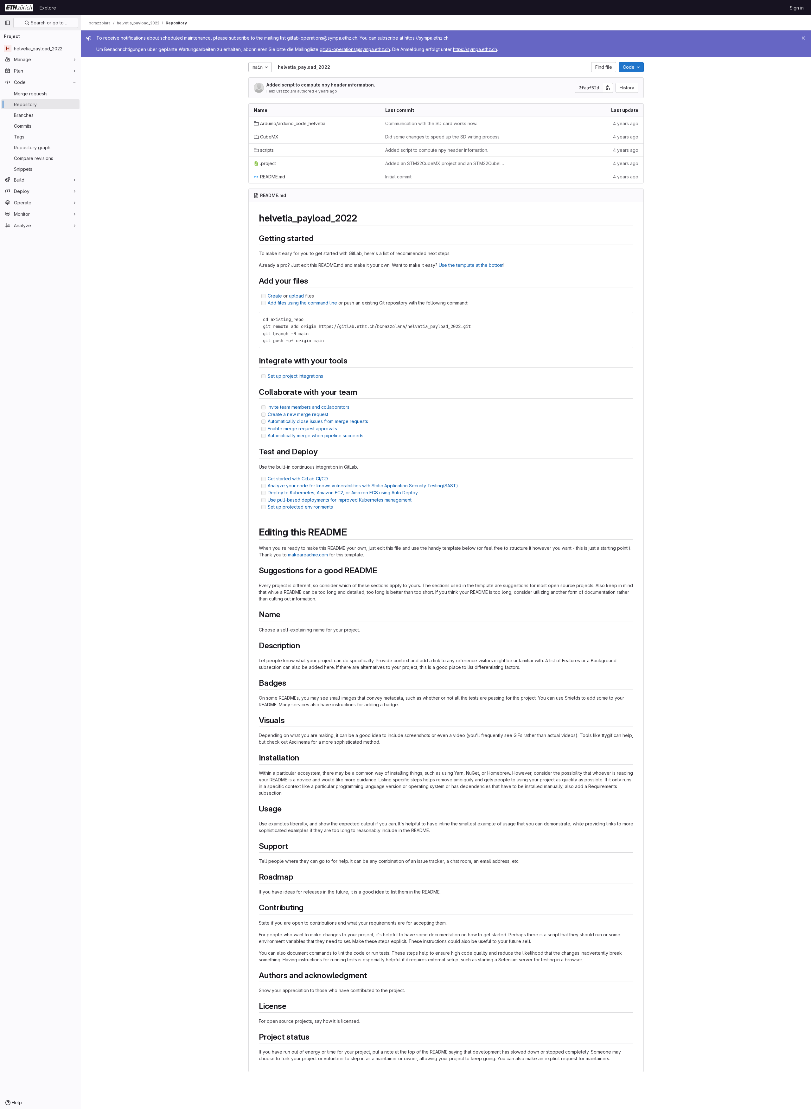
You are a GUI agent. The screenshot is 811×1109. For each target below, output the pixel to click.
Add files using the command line (302, 302)
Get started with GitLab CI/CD (298, 478)
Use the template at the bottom (471, 265)
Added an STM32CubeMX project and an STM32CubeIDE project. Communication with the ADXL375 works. (446, 163)
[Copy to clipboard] (626, 319)
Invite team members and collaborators (308, 407)
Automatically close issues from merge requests (318, 421)
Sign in (797, 7)
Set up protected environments (300, 507)
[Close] (803, 38)
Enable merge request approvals (302, 428)
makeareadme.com (308, 554)
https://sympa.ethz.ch (427, 38)
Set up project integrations (295, 376)
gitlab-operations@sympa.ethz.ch (322, 38)
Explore (48, 7)
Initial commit (398, 176)
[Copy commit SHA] (608, 88)
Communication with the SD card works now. (431, 123)
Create (275, 295)
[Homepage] (19, 8)
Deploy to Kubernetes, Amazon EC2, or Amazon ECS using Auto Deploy (343, 492)
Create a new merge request (298, 414)
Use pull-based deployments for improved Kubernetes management (340, 500)
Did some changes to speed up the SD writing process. (443, 136)
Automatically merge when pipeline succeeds (315, 435)
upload (296, 295)
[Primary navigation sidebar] (8, 23)
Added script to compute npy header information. (320, 84)
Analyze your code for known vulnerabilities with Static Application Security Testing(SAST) (363, 485)
